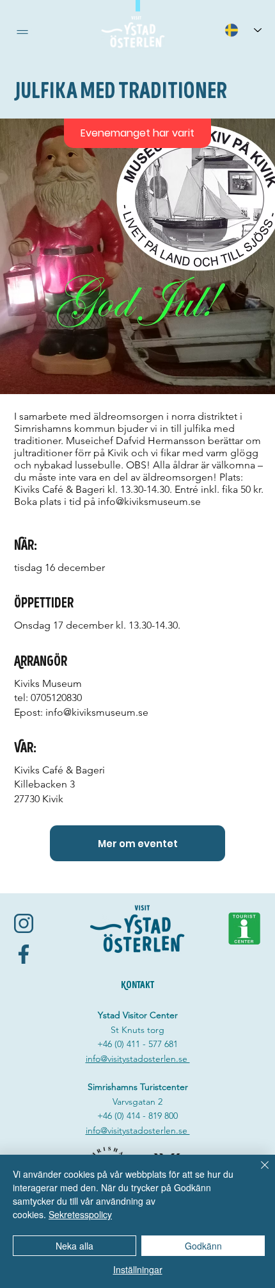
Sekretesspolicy (80, 1214)
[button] (22, 32)
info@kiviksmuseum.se (149, 501)
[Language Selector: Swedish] (243, 29)
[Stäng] (257, 1172)
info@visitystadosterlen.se (138, 1058)
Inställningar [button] (137, 1269)
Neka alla (74, 1245)
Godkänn (203, 1245)
